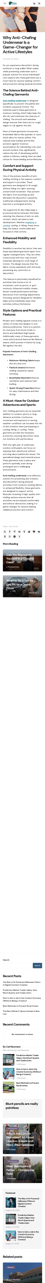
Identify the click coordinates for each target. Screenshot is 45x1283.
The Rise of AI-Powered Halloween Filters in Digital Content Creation (21, 983)
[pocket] (34, 532)
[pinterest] (14, 532)
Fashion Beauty (9, 11)
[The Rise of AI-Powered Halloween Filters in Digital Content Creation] (11, 1202)
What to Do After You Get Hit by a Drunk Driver (20, 584)
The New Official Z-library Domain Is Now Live (21, 1012)
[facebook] (10, 532)
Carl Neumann (15, 1280)
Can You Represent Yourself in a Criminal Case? (20, 558)
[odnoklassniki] (5, 536)
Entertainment (13, 1128)
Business (11, 1267)
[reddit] (29, 532)
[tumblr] (24, 532)
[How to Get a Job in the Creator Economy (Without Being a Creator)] (11, 1236)
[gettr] (19, 536)
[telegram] (14, 536)
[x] (5, 532)
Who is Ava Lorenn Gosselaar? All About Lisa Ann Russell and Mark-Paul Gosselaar (20, 1139)
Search (6, 960)
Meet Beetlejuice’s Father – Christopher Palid (20, 1170)
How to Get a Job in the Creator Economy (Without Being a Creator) (22, 999)
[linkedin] (19, 532)
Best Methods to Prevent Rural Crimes (20, 1006)
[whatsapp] (10, 536)
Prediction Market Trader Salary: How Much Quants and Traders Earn (20, 991)
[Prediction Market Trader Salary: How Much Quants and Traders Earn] (11, 1219)
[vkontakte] (39, 532)
